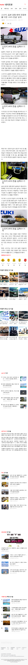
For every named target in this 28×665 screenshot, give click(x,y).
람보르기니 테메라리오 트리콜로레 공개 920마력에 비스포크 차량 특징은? (4, 338)
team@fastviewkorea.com (20, 656)
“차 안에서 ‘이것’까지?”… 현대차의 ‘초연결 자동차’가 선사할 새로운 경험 (13, 323)
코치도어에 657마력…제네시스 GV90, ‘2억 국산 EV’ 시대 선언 (4, 283)
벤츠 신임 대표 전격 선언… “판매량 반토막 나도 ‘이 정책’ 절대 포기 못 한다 (23, 338)
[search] (25, 4)
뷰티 (12, 8)
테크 (4, 394)
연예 (16, 8)
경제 (20, 8)
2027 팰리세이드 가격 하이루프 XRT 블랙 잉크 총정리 (23, 323)
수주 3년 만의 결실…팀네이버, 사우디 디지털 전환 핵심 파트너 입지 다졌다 (18, 571)
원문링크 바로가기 (6, 255)
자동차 (4, 380)
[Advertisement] (14, 135)
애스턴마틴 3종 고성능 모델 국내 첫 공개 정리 (13, 338)
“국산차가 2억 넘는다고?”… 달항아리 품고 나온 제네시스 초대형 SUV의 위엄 (13, 283)
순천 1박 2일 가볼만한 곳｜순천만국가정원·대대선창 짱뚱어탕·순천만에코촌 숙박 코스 (11, 406)
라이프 (24, 8)
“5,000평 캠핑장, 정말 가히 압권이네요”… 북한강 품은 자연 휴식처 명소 (11, 399)
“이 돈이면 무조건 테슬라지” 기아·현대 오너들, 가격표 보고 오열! (23, 283)
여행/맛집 (6, 8)
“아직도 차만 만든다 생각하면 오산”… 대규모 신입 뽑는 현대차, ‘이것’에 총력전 (4, 323)
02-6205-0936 (5, 656)
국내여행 (5, 387)
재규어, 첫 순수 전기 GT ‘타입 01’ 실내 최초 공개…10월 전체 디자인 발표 (4, 298)
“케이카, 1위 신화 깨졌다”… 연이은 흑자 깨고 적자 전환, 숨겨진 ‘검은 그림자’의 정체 (23, 298)
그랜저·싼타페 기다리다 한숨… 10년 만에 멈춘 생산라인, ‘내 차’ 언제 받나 (13, 298)
